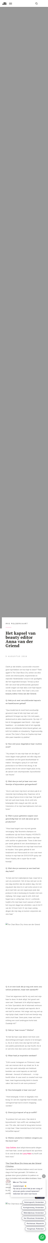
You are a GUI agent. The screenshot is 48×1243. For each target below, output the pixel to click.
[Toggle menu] (10, 3)
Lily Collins (11, 1147)
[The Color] (4, 3)
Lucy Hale (27, 1153)
